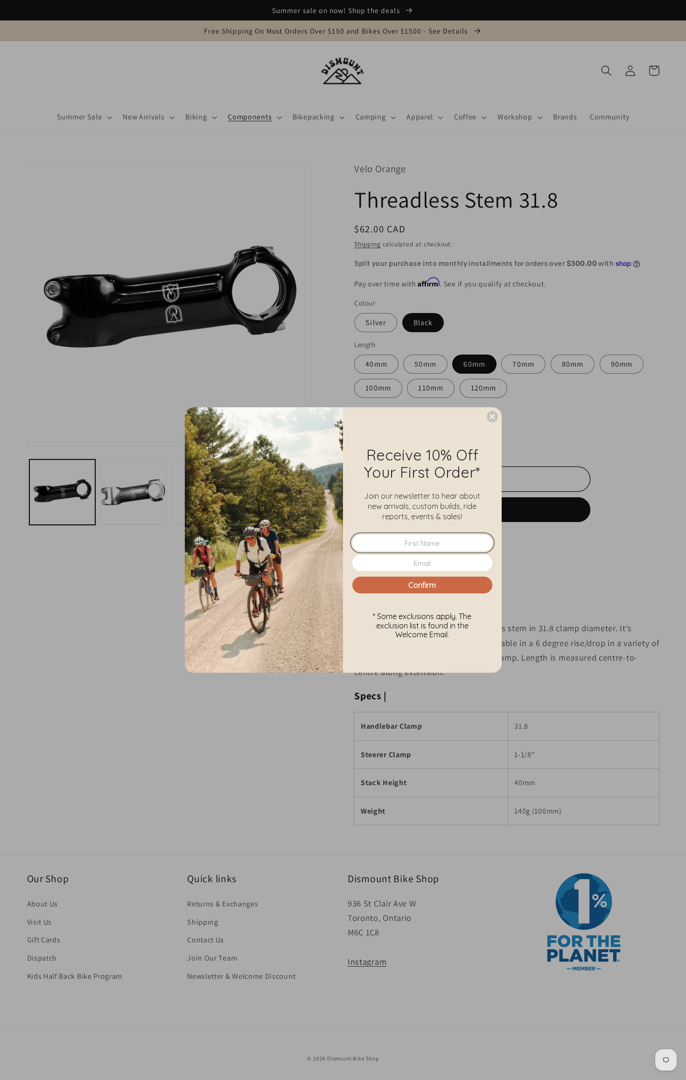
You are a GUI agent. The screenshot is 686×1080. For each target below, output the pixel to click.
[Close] (492, 416)
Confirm (422, 585)
